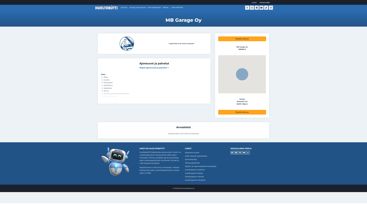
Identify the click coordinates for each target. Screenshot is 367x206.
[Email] (271, 8)
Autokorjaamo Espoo (194, 173)
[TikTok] (266, 8)
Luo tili (254, 2)
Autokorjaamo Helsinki (195, 170)
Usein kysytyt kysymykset (196, 156)
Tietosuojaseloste (192, 163)
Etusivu (124, 7)
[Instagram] (252, 8)
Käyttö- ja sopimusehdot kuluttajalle (200, 166)
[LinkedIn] (257, 8)
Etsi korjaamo (154, 7)
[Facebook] (247, 8)
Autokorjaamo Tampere (195, 180)
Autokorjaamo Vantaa (194, 177)
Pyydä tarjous (242, 39)
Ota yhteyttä (177, 7)
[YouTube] (261, 8)
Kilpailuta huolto (138, 7)
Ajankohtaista (191, 159)
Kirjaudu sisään (265, 2)
